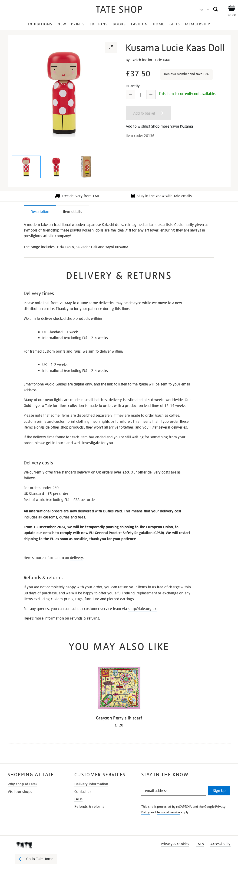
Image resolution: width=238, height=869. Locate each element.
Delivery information (91, 784)
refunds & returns (84, 618)
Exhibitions (40, 24)
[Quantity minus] (130, 94)
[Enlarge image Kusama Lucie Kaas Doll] (26, 166)
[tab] (40, 211)
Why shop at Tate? (22, 784)
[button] (111, 47)
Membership (197, 24)
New (61, 24)
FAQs (78, 799)
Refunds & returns (89, 806)
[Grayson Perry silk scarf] (119, 689)
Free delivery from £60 (80, 196)
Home (158, 24)
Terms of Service (168, 812)
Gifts (174, 24)
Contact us (82, 791)
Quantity (133, 86)
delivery (76, 557)
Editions (99, 24)
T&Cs (200, 844)
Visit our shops (20, 791)
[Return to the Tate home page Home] (119, 10)
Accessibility (220, 844)
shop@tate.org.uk (142, 609)
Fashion (139, 24)
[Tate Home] (39, 845)
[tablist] (119, 211)
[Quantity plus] (150, 94)
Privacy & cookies (175, 844)
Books (119, 24)
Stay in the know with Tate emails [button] (164, 196)
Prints (78, 24)
